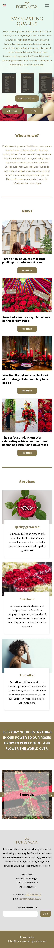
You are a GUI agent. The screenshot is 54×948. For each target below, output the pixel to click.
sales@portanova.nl (30, 898)
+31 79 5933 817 (33, 894)
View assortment (27, 98)
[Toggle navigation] (47, 5)
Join (45, 913)
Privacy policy (27, 937)
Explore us (12, 110)
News (33, 110)
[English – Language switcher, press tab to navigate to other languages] (4, 5)
